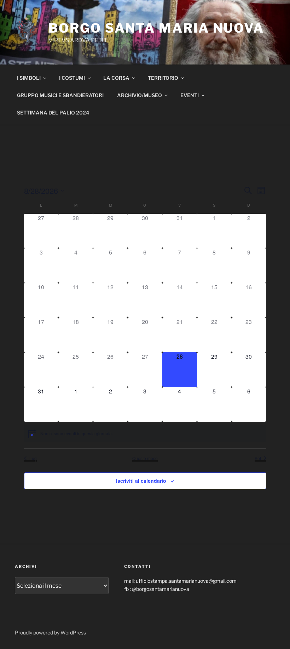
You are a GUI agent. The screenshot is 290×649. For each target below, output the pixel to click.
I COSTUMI (72, 78)
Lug (33, 458)
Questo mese (145, 458)
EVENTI (189, 95)
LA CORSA (116, 78)
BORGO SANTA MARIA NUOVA (156, 28)
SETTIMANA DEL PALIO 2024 (53, 113)
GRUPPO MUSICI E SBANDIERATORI (60, 95)
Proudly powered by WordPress (50, 633)
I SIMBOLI (29, 78)
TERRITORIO (163, 78)
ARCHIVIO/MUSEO (139, 95)
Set (258, 458)
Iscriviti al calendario (141, 480)
